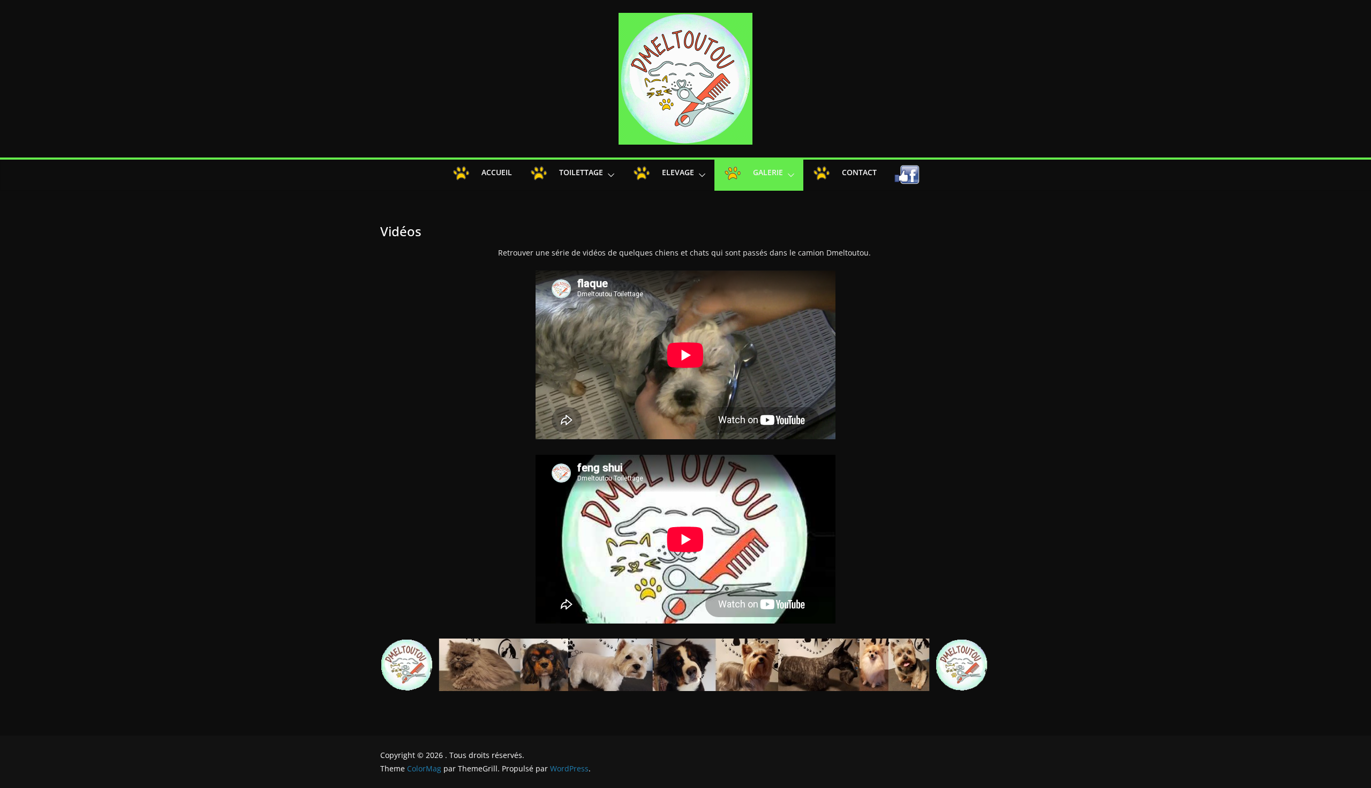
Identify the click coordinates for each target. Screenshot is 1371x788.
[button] (609, 175)
